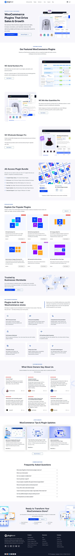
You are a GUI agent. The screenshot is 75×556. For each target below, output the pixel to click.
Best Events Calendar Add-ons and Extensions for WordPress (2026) (13, 440)
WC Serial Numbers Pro (10, 232)
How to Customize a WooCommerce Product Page (56, 440)
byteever (57, 554)
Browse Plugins (24, 34)
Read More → (8, 448)
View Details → (21, 266)
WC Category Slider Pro (55, 232)
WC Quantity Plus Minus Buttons (35, 259)
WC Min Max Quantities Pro (33, 232)
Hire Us (18, 289)
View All (66, 211)
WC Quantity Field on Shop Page (57, 259)
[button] (18, 550)
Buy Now (43, 191)
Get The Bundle (10, 34)
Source (23, 390)
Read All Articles (37, 453)
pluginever (53, 554)
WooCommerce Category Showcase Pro (13, 259)
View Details (8, 78)
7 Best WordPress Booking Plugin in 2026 (36, 440)
